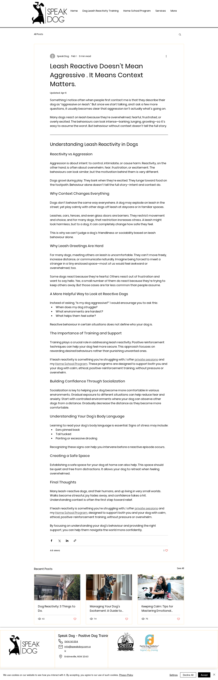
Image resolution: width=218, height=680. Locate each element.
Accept (204, 674)
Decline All (188, 674)
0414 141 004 (71, 641)
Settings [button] (173, 674)
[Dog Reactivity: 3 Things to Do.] (57, 587)
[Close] (214, 674)
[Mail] (60, 646)
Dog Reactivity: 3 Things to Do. (56, 608)
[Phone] (60, 641)
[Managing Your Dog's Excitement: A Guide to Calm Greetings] (109, 587)
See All (180, 568)
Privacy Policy (126, 674)
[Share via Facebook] (51, 540)
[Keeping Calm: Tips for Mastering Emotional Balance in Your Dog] (161, 587)
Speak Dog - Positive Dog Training (84, 636)
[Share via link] (74, 540)
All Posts (38, 34)
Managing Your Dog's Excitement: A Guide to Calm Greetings (106, 608)
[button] (160, 10)
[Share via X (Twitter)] (59, 540)
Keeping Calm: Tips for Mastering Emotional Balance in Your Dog (157, 608)
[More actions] (166, 56)
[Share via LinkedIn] (67, 540)
